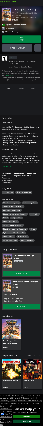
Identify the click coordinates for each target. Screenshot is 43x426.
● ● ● (38, 48)
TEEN (12, 57)
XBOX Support (24, 398)
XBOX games (17, 395)
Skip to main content (8, 1)
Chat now (26, 417)
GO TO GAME (21, 306)
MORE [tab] (33, 89)
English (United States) (8, 411)
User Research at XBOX (9, 403)
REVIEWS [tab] (22, 89)
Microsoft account (25, 403)
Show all (28, 355)
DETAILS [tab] (10, 89)
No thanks (27, 421)
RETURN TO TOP (21, 273)
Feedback (33, 398)
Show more (5, 166)
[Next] (39, 355)
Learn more (9, 75)
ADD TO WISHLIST (18, 48)
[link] (11, 334)
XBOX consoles (5, 395)
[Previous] (34, 355)
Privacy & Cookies (7, 419)
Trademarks (4, 422)
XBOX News (13, 398)
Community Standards (8, 400)
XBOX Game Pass (28, 395)
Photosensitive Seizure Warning (30, 400)
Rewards (3, 408)
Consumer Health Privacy (9, 416)
